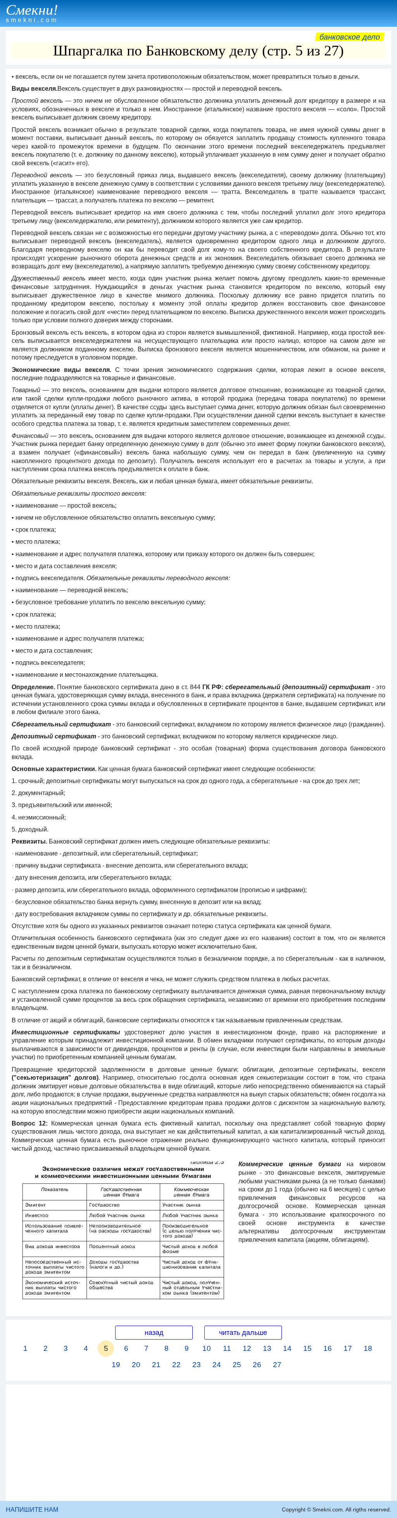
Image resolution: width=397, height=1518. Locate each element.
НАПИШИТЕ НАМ (32, 1509)
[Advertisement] (198, 1442)
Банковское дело (350, 37)
